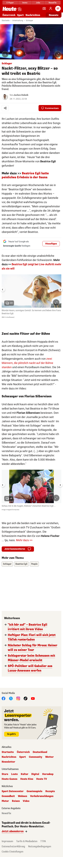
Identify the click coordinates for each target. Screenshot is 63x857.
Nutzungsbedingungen (39, 846)
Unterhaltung (17, 20)
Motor (5, 801)
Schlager (29, 20)
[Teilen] (5, 108)
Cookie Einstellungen (12, 851)
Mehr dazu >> (24, 540)
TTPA (43, 841)
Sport (20, 15)
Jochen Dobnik (20, 95)
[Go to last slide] (3, 290)
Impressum (7, 841)
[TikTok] (25, 698)
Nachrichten (9, 757)
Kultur (24, 774)
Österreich (8, 15)
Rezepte (50, 791)
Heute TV (41, 779)
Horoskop (47, 774)
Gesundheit (8, 796)
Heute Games (9, 779)
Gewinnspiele (34, 791)
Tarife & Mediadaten (26, 841)
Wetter (49, 757)
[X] (11, 698)
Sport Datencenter (13, 791)
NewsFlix (52, 2)
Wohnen (22, 796)
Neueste (53, 15)
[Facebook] (3, 698)
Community (35, 757)
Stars (5, 774)
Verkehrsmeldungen (41, 796)
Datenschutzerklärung (13, 846)
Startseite (5, 20)
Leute (14, 774)
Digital (35, 774)
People (34, 564)
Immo (24, 2)
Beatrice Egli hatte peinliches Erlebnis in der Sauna (25, 175)
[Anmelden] (50, 8)
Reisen (16, 801)
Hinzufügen (51, 243)
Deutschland (40, 752)
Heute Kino (26, 779)
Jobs (38, 2)
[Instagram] (18, 698)
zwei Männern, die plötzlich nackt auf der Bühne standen (27, 363)
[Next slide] (60, 290)
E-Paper (10, 2)
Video (26, 801)
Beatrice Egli (21, 564)
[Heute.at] (9, 9)
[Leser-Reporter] (44, 8)
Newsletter (8, 761)
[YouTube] (33, 698)
